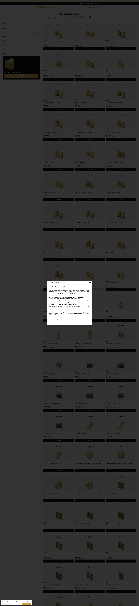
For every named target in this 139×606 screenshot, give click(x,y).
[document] (69, 303)
